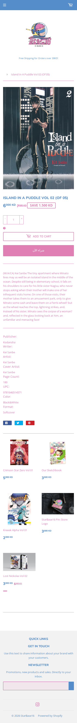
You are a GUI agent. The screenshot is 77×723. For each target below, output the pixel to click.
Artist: (7, 357)
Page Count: (11, 377)
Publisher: (10, 336)
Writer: (8, 346)
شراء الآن (38, 250)
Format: (8, 407)
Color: (7, 396)
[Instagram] (38, 705)
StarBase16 (27, 715)
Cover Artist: (11, 367)
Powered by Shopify (50, 715)
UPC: (6, 386)
